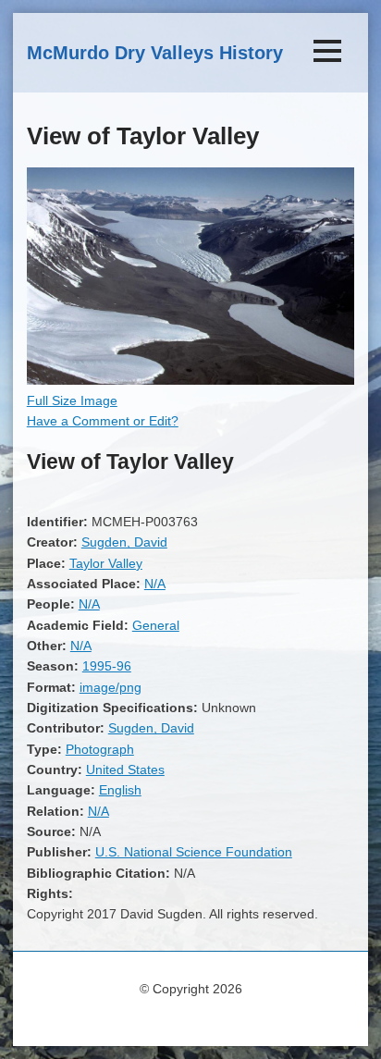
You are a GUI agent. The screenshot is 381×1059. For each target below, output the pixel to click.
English (120, 789)
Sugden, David (124, 542)
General (155, 625)
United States (125, 769)
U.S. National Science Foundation (193, 851)
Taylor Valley (105, 563)
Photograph (100, 749)
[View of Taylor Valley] (190, 380)
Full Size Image (72, 400)
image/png (110, 687)
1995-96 (106, 666)
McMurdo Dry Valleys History (155, 53)
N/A (155, 583)
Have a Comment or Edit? (102, 420)
